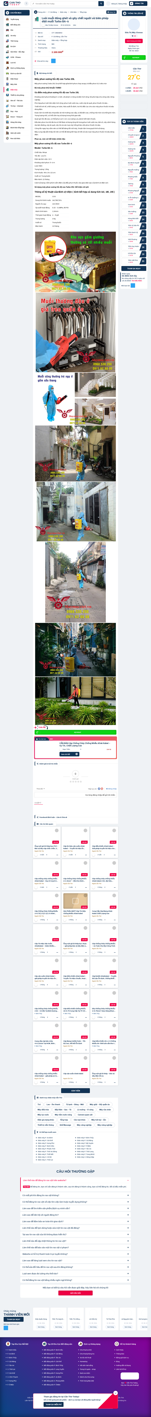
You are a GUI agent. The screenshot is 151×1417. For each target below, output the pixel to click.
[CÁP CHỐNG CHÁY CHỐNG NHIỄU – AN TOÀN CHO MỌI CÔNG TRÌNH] (104, 933)
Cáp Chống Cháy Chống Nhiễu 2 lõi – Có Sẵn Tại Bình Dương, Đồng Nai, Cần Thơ (46, 1009)
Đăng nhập (112, 788)
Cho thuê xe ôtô (86, 1350)
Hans (53, 48)
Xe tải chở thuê (85, 1357)
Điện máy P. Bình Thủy (85, 1137)
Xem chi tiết (65, 754)
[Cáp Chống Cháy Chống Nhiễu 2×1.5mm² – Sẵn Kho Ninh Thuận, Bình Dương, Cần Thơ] (75, 868)
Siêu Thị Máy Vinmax (134, 32)
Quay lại (111, 12)
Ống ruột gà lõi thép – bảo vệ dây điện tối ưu (103, 1074)
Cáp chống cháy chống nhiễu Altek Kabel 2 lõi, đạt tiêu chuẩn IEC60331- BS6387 (103, 879)
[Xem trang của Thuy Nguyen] (36, 854)
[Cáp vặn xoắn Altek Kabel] (75, 1063)
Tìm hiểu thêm (137, 281)
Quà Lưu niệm (85, 1373)
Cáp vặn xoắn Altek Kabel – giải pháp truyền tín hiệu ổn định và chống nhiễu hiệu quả (46, 977)
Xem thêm (75, 1090)
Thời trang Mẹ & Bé (87, 1381)
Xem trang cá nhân (134, 41)
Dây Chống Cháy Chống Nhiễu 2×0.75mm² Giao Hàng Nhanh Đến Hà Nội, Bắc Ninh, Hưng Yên (103, 1009)
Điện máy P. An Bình (45, 1137)
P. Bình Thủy (12, 1357)
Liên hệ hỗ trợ (121, 1369)
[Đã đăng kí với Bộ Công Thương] (130, 1379)
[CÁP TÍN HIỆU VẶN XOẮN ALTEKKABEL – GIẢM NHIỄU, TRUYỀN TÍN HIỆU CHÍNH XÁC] (47, 933)
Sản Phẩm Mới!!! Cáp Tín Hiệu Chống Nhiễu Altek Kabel (74, 912)
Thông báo (120, 1353)
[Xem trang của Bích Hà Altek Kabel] (93, 887)
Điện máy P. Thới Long (85, 1151)
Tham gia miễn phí (53, 1404)
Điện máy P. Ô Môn (84, 1146)
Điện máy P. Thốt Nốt (45, 1154)
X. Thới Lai (11, 1369)
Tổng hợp (83, 12)
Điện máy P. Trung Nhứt (86, 1154)
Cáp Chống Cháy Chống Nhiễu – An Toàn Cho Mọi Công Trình (103, 944)
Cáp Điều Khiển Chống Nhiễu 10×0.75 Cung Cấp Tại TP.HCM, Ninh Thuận (75, 1009)
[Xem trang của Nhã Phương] (65, 887)
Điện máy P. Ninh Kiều (46, 1146)
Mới (53, 44)
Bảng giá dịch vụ (122, 1357)
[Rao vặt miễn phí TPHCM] (133, 115)
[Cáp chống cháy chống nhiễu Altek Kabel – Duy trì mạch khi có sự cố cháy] (47, 868)
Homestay (84, 1361)
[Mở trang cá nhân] (125, 129)
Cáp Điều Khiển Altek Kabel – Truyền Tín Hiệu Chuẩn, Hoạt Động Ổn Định (74, 977)
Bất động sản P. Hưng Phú (53, 1373)
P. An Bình (11, 1353)
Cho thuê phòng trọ (87, 1353)
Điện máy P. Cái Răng (85, 1140)
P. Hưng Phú (12, 1381)
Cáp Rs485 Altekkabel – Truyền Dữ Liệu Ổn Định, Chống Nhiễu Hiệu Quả (104, 977)
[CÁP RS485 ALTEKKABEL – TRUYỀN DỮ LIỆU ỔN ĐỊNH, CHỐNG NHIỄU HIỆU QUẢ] (104, 966)
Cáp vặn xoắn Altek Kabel (73, 1073)
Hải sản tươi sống (86, 1365)
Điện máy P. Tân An (84, 1148)
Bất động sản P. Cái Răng (53, 1353)
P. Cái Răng (53, 12)
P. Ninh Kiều (12, 1350)
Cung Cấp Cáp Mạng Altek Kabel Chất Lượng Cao (102, 912)
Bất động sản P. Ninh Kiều (53, 1350)
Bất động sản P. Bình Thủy (53, 1365)
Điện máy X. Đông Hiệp (85, 1157)
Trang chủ (41, 12)
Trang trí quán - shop (88, 1369)
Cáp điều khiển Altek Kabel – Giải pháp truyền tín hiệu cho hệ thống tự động (103, 847)
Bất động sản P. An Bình (52, 1377)
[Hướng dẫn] (26, 3)
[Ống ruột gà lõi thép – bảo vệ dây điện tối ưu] (104, 1063)
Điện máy (63, 12)
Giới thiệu (119, 1350)
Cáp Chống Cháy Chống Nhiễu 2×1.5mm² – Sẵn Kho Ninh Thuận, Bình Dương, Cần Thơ (75, 879)
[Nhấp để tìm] (101, 3)
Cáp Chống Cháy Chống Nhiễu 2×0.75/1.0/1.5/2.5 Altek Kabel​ (46, 912)
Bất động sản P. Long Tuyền (54, 1369)
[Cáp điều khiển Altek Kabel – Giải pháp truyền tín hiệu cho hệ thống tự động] (104, 836)
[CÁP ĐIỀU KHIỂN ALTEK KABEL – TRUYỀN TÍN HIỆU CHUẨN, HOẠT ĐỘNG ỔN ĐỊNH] (75, 966)
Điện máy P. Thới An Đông (47, 1151)
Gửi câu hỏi (75, 1293)
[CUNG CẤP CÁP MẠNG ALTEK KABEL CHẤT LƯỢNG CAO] (104, 901)
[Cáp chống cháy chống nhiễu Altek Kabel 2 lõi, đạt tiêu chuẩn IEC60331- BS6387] (104, 868)
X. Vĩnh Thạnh (13, 1377)
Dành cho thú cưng (87, 1377)
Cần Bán (73, 12)
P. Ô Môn (11, 1384)
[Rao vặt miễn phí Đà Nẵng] (133, 101)
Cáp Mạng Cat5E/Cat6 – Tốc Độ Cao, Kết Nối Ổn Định (74, 1042)
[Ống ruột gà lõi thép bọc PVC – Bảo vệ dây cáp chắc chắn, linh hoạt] (47, 836)
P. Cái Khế (11, 1373)
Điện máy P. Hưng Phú (46, 1143)
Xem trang (41, 1327)
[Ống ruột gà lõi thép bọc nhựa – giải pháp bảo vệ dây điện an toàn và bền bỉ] (75, 933)
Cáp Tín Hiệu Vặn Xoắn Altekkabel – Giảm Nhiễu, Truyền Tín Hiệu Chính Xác (45, 944)
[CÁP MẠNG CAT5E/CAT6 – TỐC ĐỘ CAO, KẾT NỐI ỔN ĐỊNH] (75, 1031)
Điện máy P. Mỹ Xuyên (85, 1143)
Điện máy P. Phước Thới (46, 1148)
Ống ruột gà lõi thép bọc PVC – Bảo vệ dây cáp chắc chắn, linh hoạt (47, 847)
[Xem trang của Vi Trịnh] (36, 952)
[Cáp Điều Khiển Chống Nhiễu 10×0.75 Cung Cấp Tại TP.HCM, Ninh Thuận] (75, 998)
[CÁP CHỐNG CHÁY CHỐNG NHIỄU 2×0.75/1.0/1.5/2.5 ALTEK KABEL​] (47, 901)
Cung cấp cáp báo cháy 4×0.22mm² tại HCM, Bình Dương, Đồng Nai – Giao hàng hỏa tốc (46, 1042)
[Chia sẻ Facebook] (53, 61)
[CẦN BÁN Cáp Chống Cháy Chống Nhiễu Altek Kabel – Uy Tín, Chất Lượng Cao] (45, 749)
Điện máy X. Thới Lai (45, 1159)
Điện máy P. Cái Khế (45, 1140)
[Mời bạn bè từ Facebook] (133, 285)
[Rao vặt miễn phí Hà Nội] (133, 108)
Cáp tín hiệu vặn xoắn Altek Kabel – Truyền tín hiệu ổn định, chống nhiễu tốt (74, 847)
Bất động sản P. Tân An (52, 1357)
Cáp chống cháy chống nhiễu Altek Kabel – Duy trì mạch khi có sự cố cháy (46, 879)
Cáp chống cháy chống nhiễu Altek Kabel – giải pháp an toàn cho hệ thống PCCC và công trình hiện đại (47, 1074)
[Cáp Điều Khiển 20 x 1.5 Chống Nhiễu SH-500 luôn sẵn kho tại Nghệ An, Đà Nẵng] (104, 1031)
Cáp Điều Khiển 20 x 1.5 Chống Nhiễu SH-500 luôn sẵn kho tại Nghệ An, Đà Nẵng (104, 1042)
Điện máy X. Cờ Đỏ (45, 1157)
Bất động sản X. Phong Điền (54, 1381)
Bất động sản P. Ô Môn (52, 1384)
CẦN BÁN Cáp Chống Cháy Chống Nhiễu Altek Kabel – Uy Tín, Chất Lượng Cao (84, 744)
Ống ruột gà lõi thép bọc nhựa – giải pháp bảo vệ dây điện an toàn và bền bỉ (75, 944)
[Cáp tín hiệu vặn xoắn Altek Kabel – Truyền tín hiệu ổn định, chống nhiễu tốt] (75, 836)
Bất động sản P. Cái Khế (52, 1361)
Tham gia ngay (133, 268)
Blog (118, 1361)
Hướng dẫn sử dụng (123, 1365)
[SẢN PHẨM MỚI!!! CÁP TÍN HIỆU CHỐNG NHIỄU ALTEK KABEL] (75, 901)
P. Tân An (11, 1365)
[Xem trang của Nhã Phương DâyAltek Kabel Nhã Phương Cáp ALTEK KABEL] (36, 1017)
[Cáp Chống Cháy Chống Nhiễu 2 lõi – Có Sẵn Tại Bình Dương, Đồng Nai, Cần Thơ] (47, 998)
